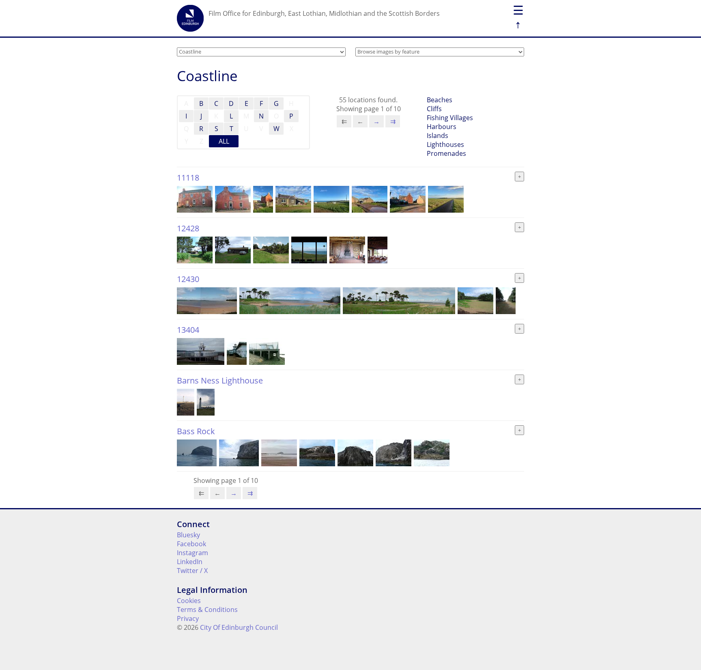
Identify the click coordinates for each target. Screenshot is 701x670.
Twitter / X (192, 570)
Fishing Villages (450, 117)
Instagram (192, 552)
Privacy (188, 618)
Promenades (446, 153)
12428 (188, 228)
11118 (188, 177)
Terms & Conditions (207, 609)
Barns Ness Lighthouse (220, 380)
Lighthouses (445, 144)
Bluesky (188, 534)
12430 (188, 279)
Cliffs (434, 108)
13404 (188, 329)
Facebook (191, 543)
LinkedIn (189, 561)
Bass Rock (196, 431)
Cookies (189, 600)
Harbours (441, 126)
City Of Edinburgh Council (239, 627)
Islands (437, 135)
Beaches (439, 99)
